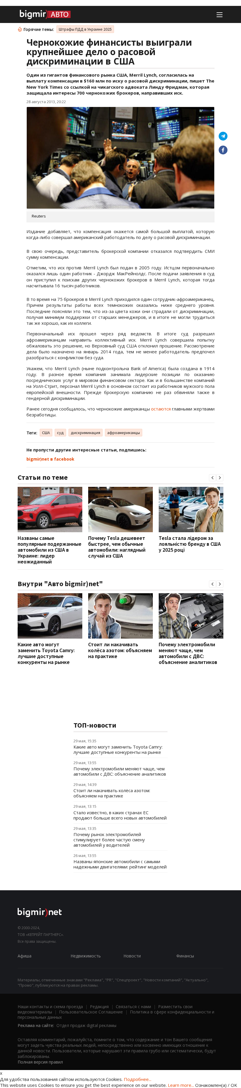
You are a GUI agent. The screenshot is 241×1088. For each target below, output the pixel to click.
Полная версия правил (40, 1062)
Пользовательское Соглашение (91, 1012)
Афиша (24, 956)
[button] (212, 477)
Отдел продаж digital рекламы (86, 1025)
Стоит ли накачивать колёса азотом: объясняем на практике (120, 650)
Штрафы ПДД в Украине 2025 (85, 29)
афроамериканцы (123, 432)
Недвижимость (86, 956)
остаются (161, 409)
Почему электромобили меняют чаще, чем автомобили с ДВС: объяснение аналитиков (188, 653)
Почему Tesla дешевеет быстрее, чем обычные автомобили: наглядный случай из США (116, 547)
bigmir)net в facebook (50, 459)
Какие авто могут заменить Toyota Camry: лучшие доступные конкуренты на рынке (46, 653)
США (46, 432)
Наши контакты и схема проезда (50, 1006)
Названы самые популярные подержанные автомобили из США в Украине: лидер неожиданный (49, 550)
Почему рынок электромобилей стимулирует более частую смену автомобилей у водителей (109, 839)
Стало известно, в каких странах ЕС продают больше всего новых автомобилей (120, 815)
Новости (132, 956)
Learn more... (181, 1085)
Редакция (99, 1006)
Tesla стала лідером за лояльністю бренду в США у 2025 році (190, 544)
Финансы (185, 956)
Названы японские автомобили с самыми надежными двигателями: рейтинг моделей (120, 864)
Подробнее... (137, 1079)
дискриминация (85, 432)
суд (60, 432)
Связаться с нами (133, 1006)
